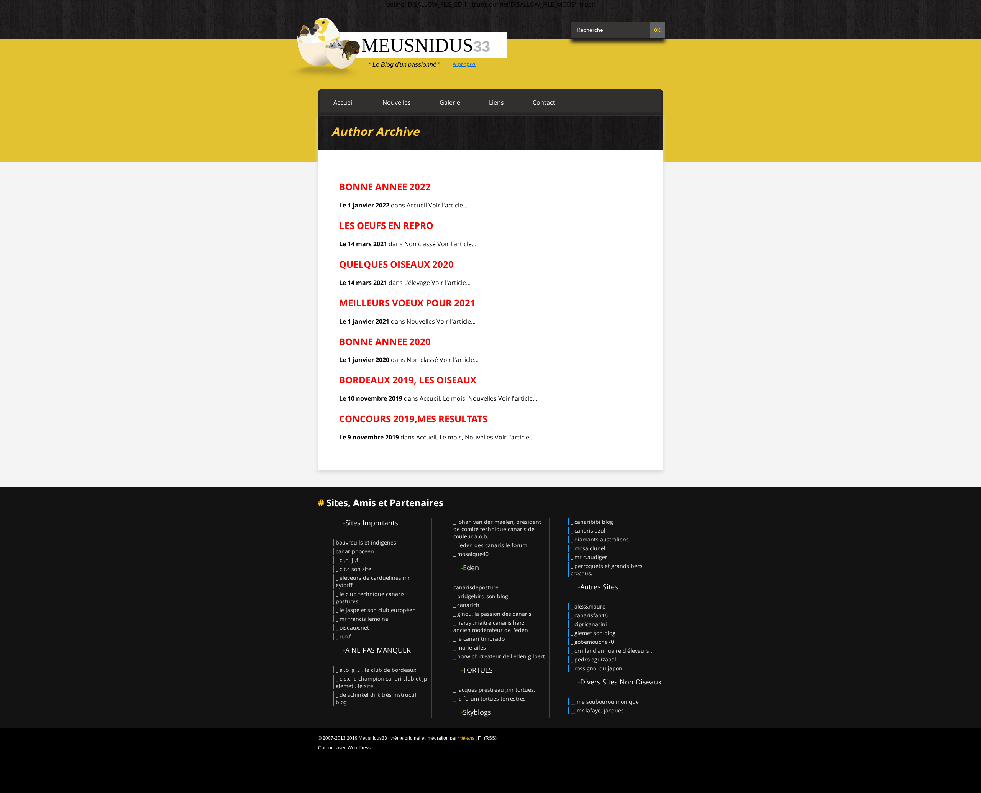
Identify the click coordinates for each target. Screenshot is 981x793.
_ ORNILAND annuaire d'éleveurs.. (611, 650)
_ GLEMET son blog (593, 633)
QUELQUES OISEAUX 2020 (396, 264)
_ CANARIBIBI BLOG (592, 521)
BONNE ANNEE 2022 (385, 186)
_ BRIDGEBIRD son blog (480, 596)
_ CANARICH (466, 605)
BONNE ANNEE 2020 (385, 341)
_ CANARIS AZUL (588, 530)
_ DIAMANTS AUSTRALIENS (600, 539)
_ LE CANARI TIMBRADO (479, 638)
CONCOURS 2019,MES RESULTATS (413, 418)
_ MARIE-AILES (469, 647)
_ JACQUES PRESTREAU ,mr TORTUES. (494, 689)
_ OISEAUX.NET (352, 627)
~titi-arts (466, 738)
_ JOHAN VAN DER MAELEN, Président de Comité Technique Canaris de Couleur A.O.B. (497, 529)
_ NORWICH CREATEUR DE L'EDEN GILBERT (499, 656)
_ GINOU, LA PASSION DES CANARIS (492, 613)
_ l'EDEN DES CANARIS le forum (490, 545)
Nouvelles (396, 102)
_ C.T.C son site (353, 569)
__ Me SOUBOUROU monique (605, 701)
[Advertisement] (490, 770)
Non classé (420, 244)
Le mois (454, 398)
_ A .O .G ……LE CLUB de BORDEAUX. (377, 669)
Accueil (343, 102)
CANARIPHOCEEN (355, 551)
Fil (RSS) (487, 738)
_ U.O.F (343, 636)
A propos (464, 63)
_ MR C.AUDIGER (589, 557)
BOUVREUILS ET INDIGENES (366, 542)
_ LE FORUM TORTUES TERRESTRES (489, 698)
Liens (496, 102)
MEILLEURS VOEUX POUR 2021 (407, 302)
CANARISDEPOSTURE (476, 587)
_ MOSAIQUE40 (471, 554)
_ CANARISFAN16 (589, 615)
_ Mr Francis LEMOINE (362, 618)
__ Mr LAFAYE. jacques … (600, 710)
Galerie (450, 102)
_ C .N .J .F (347, 560)
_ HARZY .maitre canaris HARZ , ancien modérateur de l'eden (490, 626)
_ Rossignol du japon (596, 668)
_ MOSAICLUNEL (588, 548)
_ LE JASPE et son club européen (376, 610)
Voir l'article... (448, 205)
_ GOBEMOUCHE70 (592, 641)
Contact (544, 102)
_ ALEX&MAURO (588, 606)
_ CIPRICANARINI (589, 624)
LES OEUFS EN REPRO (386, 225)
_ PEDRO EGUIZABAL (593, 659)
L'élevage (417, 282)
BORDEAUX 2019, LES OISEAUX (407, 379)
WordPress (359, 747)
